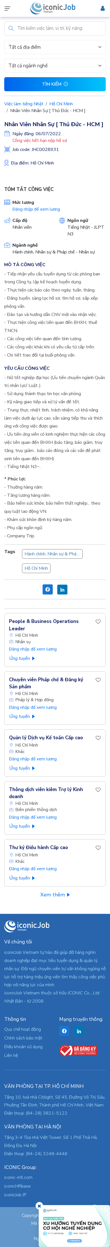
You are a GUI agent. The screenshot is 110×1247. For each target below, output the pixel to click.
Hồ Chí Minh (61, 104)
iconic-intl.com (18, 1177)
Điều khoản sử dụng (23, 1047)
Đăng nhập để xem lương (36, 209)
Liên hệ (11, 1055)
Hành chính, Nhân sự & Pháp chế (54, 554)
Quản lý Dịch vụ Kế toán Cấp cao (46, 737)
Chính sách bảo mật (23, 1038)
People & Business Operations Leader (44, 625)
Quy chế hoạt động (22, 1029)
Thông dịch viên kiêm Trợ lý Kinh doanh (46, 793)
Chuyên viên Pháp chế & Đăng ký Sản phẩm (46, 683)
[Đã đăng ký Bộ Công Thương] (78, 1050)
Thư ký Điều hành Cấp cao (38, 847)
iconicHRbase (17, 1186)
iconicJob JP (15, 1195)
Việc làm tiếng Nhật (23, 104)
